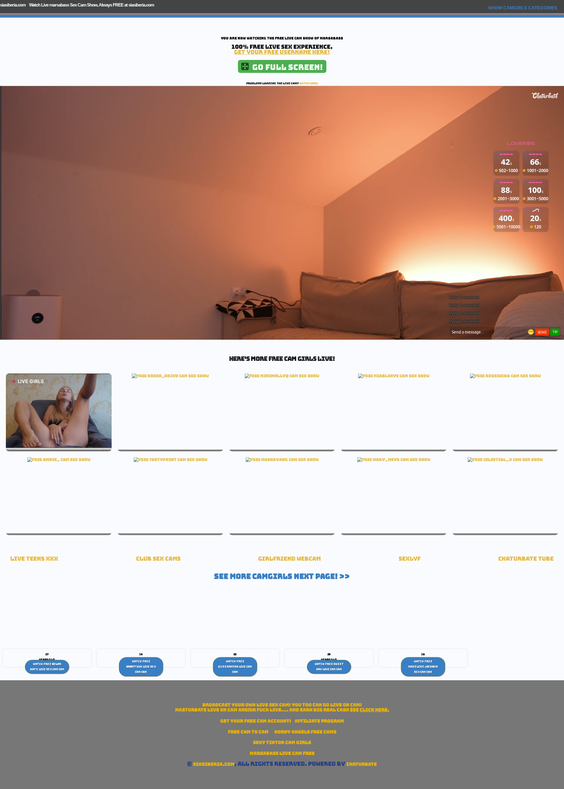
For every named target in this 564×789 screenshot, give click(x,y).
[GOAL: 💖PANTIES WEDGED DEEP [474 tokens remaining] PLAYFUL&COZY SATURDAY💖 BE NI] (170, 375)
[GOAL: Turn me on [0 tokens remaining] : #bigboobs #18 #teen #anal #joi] (393, 459)
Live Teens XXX (34, 558)
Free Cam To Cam (248, 732)
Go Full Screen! (286, 67)
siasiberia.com (13, 4)
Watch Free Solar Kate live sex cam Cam (47, 666)
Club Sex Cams (158, 558)
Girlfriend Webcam (289, 558)
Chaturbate (361, 764)
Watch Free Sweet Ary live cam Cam (329, 666)
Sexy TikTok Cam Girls (282, 742)
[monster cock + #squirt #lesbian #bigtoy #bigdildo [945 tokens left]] (282, 459)
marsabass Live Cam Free (282, 753)
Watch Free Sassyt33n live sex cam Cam (141, 667)
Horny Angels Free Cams (305, 732)
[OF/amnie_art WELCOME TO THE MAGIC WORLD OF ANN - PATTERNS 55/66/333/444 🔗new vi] (58, 459)
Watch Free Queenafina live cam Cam (235, 667)
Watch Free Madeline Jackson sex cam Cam (423, 667)
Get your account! (255, 721)
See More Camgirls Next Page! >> (282, 576)
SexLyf (410, 558)
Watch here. (308, 83)
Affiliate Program (319, 721)
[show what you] (170, 459)
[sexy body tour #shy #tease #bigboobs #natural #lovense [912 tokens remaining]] (505, 375)
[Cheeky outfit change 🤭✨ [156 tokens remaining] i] (505, 459)
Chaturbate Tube (526, 558)
